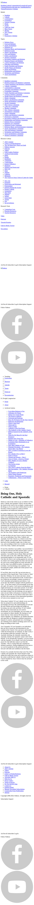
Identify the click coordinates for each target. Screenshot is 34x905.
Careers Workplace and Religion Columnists (18, 84)
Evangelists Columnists (11, 91)
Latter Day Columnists (11, 106)
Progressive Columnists (12, 117)
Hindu (8, 7)
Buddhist (3, 5)
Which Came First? (14, 423)
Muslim (26, 7)
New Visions (8, 32)
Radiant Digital (9, 787)
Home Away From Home (16, 414)
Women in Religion (10, 57)
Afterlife (7, 385)
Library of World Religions (13, 143)
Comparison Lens (10, 209)
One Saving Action (14, 464)
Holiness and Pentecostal (12, 167)
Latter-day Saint (19, 7)
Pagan (6, 34)
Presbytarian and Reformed (13, 184)
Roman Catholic (9, 189)
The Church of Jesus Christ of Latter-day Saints (19, 177)
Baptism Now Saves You (15, 438)
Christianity (8, 160)
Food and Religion (10, 44)
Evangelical (23, 5)
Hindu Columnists (10, 98)
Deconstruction (9, 395)
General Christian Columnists (13, 94)
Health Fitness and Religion (13, 68)
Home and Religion (10, 69)
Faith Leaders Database (12, 152)
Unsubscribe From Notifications (14, 791)
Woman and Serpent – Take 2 (17, 457)
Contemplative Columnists (12, 88)
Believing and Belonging (15, 421)
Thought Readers (6, 222)
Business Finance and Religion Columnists (17, 82)
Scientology (8, 191)
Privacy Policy (9, 780)
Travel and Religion (10, 74)
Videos (7, 150)
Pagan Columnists (10, 113)
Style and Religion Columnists (14, 130)
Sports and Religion (10, 45)
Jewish (12, 7)
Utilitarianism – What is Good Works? (19, 477)
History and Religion (11, 52)
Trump (6, 388)
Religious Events (10, 51)
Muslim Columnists (10, 108)
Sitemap (7, 792)
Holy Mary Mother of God (16, 445)
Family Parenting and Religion (14, 66)
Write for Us (8, 779)
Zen (6, 201)
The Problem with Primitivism (17, 472)
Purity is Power (12, 455)
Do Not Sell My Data (11, 784)
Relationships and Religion (13, 71)
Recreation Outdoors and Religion (15, 59)
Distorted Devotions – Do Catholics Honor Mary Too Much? (19, 448)
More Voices (8, 29)
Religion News (9, 42)
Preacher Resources (10, 211)
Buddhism (8, 159)
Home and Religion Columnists (14, 101)
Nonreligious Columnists (12, 111)
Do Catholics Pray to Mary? (16, 454)
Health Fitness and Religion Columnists (16, 96)
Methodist (7, 176)
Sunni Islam (8, 198)
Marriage (7, 381)
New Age (7, 181)
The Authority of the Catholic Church (19, 430)
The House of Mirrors (14, 416)
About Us (7, 767)
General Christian (10, 22)
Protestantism (8, 186)
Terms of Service (10, 782)
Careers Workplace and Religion (14, 62)
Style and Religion (10, 54)
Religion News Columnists (13, 122)
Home (6, 401)
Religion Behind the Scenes (13, 187)
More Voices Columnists (12, 105)
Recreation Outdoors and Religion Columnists (18, 118)
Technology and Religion (12, 73)
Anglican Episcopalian (11, 154)
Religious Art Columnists (12, 123)
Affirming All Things (14, 413)
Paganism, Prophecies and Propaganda (19, 476)
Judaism (7, 172)
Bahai (6, 155)
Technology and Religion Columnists (16, 132)
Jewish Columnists (10, 103)
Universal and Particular (15, 418)
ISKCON (7, 169)
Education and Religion (12, 64)
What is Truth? (12, 426)
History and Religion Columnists (14, 99)
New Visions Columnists (12, 110)
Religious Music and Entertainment (15, 49)
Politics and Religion (11, 56)
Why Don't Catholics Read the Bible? (19, 467)
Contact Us (8, 786)
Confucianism (9, 162)
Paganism (7, 182)
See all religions (9, 203)
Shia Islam (8, 193)
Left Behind (11, 466)
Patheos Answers (10, 147)
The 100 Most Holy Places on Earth (15, 145)
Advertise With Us (10, 777)
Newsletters (4, 229)
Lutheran (7, 174)
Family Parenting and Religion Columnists (17, 93)
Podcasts (7, 148)
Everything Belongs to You (16, 411)
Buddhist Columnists (11, 81)
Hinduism (7, 165)
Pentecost (7, 392)
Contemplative (15, 5)
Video (2, 216)
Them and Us (12, 425)
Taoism (7, 199)
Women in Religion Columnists (14, 135)
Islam (6, 171)
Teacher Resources (10, 213)
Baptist (7, 157)
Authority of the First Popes (16, 428)
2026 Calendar (9, 142)
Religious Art (8, 47)
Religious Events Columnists (13, 125)
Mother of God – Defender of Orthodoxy (20, 440)
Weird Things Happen (15, 474)
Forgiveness (8, 378)
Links (6, 481)
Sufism (7, 196)
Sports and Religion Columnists (14, 128)
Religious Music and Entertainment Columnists (19, 127)
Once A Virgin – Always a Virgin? (18, 459)
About (6, 405)
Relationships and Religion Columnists (16, 120)
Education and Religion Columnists (15, 89)
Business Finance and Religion (14, 61)
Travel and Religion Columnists (14, 134)
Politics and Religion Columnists (14, 115)
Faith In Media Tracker (7, 225)
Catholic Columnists (11, 86)
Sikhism (7, 194)
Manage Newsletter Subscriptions (15, 789)
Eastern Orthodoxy (10, 164)
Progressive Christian (11, 9)
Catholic (8, 5)
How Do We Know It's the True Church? (20, 420)
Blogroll (7, 484)
